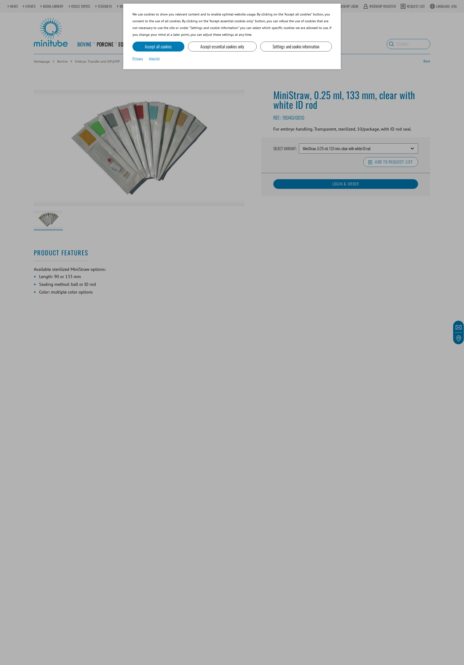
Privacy (137, 58)
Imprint (154, 58)
